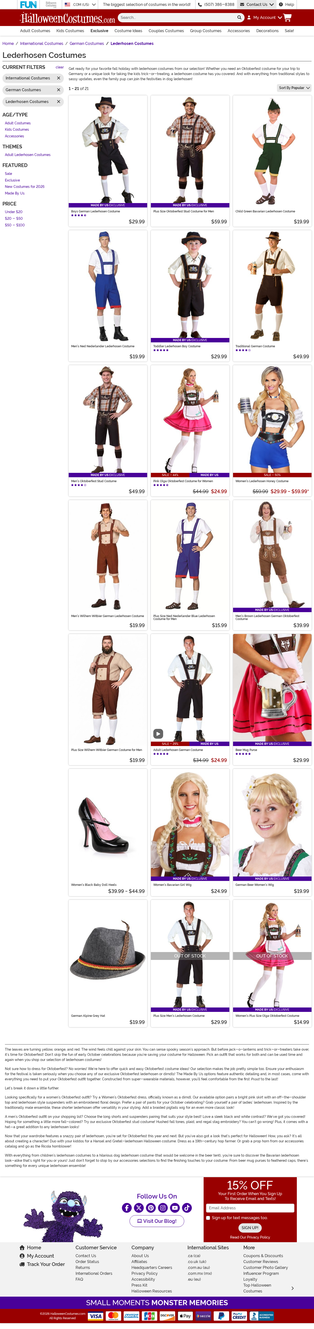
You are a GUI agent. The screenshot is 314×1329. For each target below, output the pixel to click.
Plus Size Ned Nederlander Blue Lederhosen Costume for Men (184, 617)
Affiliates (139, 1261)
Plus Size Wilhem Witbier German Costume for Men (106, 750)
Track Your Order (46, 1264)
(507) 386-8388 (219, 4)
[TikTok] (187, 1208)
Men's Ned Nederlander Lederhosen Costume (102, 346)
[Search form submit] (239, 17)
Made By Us (15, 193)
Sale (8, 174)
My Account (40, 1256)
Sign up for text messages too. (240, 1217)
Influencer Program (261, 1273)
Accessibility (143, 1279)
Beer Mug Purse (246, 750)
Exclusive (99, 30)
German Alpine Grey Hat (88, 1016)
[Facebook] (127, 1208)
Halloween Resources (151, 1291)
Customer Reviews (260, 1261)
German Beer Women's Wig (255, 885)
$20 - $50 (14, 219)
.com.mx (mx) (199, 1273)
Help (289, 4)
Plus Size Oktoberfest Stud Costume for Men (183, 211)
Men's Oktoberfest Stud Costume (94, 481)
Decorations (267, 30)
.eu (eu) (194, 1279)
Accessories (239, 30)
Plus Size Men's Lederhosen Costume (179, 1016)
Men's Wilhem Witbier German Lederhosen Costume (107, 616)
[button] (264, 18)
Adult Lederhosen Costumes (28, 155)
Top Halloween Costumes (257, 1288)
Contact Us (257, 4)
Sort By (291, 88)
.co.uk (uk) (196, 1261)
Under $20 (14, 212)
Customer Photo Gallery (265, 1267)
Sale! (289, 30)
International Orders (94, 1273)
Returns (83, 1267)
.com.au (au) (198, 1267)
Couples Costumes (166, 30)
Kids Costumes (70, 30)
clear (60, 67)
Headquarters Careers (151, 1267)
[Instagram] (163, 1208)
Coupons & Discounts (263, 1255)
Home (34, 1248)
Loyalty (250, 1279)
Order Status (87, 1261)
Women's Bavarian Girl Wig (172, 885)
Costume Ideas (128, 30)
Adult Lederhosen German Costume (178, 750)
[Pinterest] (151, 1208)
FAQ (79, 1279)
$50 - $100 (15, 225)
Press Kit (139, 1285)
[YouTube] (175, 1208)
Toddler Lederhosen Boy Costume (176, 346)
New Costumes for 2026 (24, 187)
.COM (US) (81, 5)
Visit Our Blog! (159, 1221)
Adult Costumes (35, 30)
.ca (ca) (193, 1255)
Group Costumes (206, 30)
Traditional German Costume (255, 346)
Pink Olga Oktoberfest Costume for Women (183, 481)
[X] (139, 1208)
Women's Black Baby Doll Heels (94, 885)
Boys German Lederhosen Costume (95, 211)
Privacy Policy (144, 1273)
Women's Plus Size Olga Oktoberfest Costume (267, 1016)
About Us (140, 1255)
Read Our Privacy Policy (250, 1237)
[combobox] (176, 17)
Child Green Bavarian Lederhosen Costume (265, 211)
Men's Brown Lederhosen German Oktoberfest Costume (267, 617)
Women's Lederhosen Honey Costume (262, 481)
